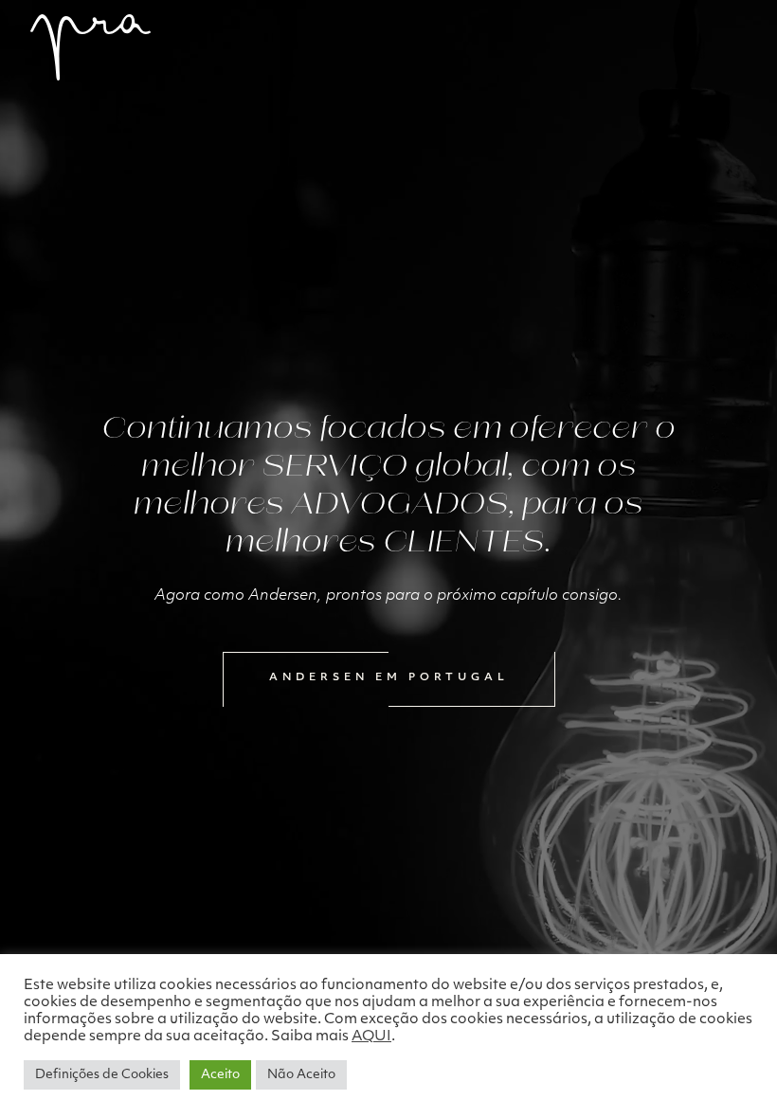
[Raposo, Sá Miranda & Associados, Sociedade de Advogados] (90, 47)
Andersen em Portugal (389, 678)
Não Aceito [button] (301, 1075)
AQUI (371, 1037)
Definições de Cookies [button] (102, 1075)
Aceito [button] (220, 1075)
